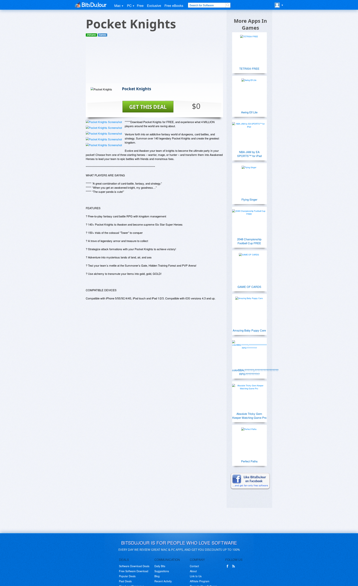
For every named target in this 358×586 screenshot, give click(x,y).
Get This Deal (148, 106)
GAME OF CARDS (249, 287)
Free (140, 5)
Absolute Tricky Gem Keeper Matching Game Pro (249, 416)
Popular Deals (127, 576)
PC (129, 5)
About (193, 571)
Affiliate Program (199, 581)
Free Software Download (133, 571)
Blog (157, 576)
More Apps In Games (250, 24)
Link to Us (196, 576)
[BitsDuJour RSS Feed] (234, 566)
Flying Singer (249, 199)
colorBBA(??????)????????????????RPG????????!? (249, 372)
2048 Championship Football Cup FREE (249, 241)
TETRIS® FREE (249, 68)
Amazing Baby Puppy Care (249, 330)
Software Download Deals (134, 566)
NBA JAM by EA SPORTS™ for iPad (249, 154)
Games (102, 34)
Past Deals (125, 581)
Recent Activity (163, 581)
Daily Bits (159, 566)
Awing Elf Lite (249, 112)
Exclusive (154, 5)
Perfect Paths (249, 461)
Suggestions (161, 571)
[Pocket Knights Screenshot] (104, 122)
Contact (194, 566)
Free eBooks (173, 5)
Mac (117, 5)
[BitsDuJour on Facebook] (228, 566)
